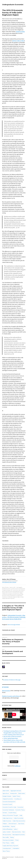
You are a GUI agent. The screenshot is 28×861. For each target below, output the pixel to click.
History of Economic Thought (10, 815)
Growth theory (12, 812)
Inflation (5, 823)
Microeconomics (7, 834)
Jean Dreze (21, 823)
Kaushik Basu (6, 826)
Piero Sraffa (6, 837)
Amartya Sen (13, 793)
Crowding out (17, 799)
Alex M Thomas (5, 587)
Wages (20, 592)
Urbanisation (16, 848)
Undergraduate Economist (12, 4)
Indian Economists (18, 818)
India (19, 590)
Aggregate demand (16, 790)
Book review (21, 793)
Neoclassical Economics (18, 591)
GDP (11, 590)
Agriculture (6, 793)
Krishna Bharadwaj (7, 829)
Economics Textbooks (8, 810)
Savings (21, 596)
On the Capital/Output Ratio (10, 738)
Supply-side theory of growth (8, 598)
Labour (16, 829)
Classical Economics (8, 799)
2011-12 (22, 40)
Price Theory (6, 843)
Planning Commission (8, 840)
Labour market (7, 832)
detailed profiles (20, 31)
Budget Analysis (7, 796)
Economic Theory (20, 810)
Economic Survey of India (17, 594)
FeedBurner (17, 766)
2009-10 (14, 40)
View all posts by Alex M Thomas (9, 582)
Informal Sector (12, 823)
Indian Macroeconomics (19, 821)
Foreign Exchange (6, 590)
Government (15, 590)
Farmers (5, 812)
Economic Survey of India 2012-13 (9, 595)
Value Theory (6, 851)
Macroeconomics (9, 591)
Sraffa (12, 843)
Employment (22, 588)
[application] (14, 714)
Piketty (12, 837)
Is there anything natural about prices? (13, 734)
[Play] (3, 719)
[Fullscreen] (24, 719)
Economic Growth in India (9, 807)
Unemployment (15, 592)
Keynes (13, 826)
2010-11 (19, 40)
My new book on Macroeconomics (12, 736)
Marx (23, 832)
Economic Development (9, 801)
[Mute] (22, 719)
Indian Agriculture (7, 818)
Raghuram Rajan (16, 596)
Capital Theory (16, 796)
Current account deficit (7, 594)
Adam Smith (6, 790)
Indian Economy (7, 821)
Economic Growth (10, 588)
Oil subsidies (10, 596)
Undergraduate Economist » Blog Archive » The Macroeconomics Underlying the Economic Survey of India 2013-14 (13, 617)
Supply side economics (7, 592)
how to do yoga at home (14, 624)
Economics (16, 588)
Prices (16, 840)
